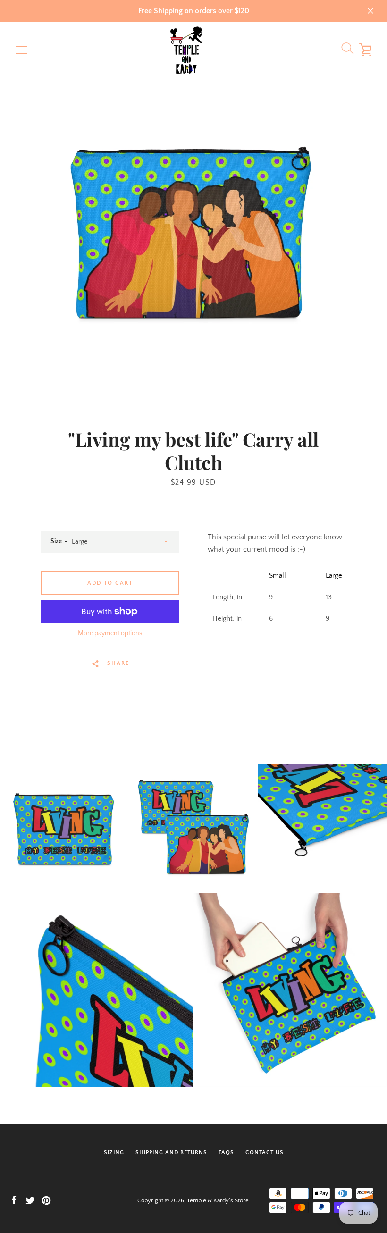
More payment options (110, 633)
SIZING (114, 1152)
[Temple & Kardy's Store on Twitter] (30, 1200)
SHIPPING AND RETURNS (171, 1152)
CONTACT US (264, 1152)
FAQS (226, 1152)
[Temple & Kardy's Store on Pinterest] (46, 1200)
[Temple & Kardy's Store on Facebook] (14, 1200)
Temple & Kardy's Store (218, 1200)
